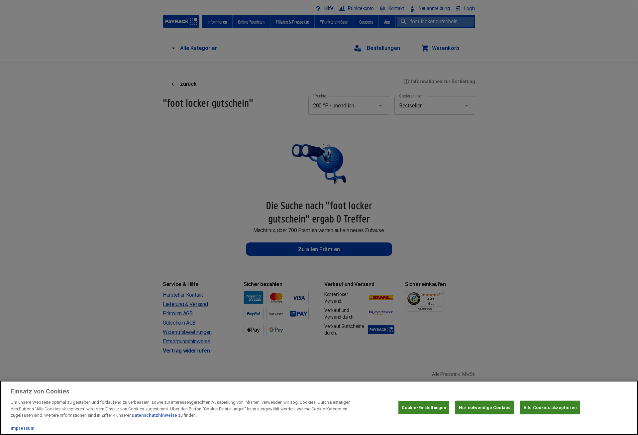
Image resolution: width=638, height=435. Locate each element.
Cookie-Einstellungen (424, 407)
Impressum (23, 428)
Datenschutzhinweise (154, 415)
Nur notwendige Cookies (484, 407)
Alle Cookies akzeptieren (550, 407)
